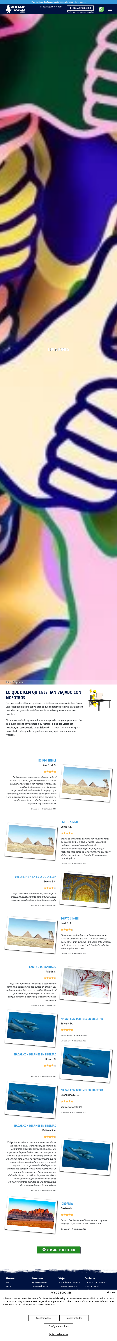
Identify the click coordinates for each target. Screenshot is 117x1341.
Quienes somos (39, 1282)
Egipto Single (47, 760)
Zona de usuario (82, 8)
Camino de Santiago (42, 967)
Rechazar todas (74, 1318)
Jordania (67, 1203)
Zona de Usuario (92, 1286)
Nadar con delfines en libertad (82, 1019)
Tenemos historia (40, 1286)
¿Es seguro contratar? (68, 1286)
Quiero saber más (58, 1334)
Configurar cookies (58, 1326)
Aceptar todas (43, 1318)
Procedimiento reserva (69, 1282)
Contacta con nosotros (95, 1282)
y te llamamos (79, 2)
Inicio (8, 682)
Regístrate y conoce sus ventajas (80, 12)
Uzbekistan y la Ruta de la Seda (35, 877)
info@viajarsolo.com (51, 6)
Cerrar (113, 1292)
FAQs (8, 1286)
